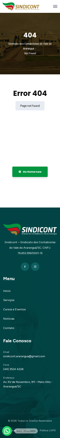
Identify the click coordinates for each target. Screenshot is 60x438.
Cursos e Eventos (14, 309)
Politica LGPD (48, 430)
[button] (7, 431)
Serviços (8, 300)
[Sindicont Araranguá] (20, 6)
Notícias (8, 318)
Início (7, 291)
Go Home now (31, 172)
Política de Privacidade (17, 430)
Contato (8, 328)
